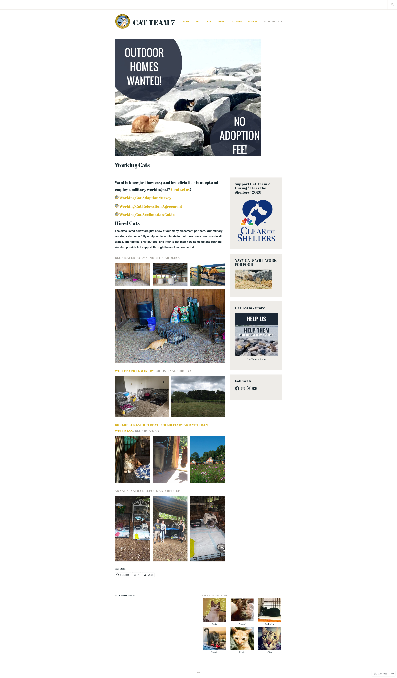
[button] (132, 274)
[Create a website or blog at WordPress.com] (198, 672)
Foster (253, 21)
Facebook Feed (125, 595)
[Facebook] (237, 388)
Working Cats (273, 21)
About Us (202, 21)
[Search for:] (392, 4)
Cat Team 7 (154, 22)
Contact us (180, 189)
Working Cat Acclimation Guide (147, 214)
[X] (248, 388)
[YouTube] (254, 388)
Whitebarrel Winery (134, 371)
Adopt (222, 21)
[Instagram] (243, 388)
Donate (237, 21)
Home (186, 21)
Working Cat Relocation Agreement (150, 206)
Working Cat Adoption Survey (145, 197)
